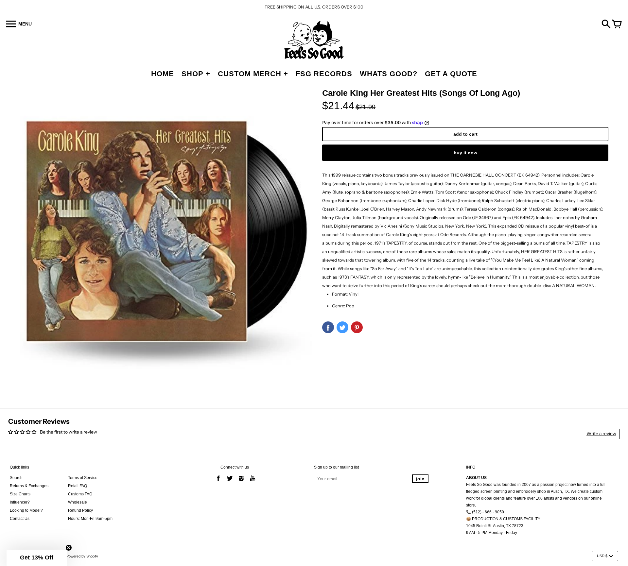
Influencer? (20, 502)
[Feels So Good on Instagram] (241, 482)
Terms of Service (82, 477)
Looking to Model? (26, 510)
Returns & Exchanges (29, 486)
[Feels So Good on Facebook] (218, 482)
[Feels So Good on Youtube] (252, 482)
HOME (162, 74)
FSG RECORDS (324, 74)
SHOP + (196, 74)
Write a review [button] (601, 434)
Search (16, 477)
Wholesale (77, 502)
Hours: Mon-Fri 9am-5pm (90, 518)
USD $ (602, 556)
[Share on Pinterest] (357, 327)
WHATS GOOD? (388, 74)
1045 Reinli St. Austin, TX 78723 (494, 525)
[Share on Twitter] (342, 327)
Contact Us (19, 518)
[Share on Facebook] (328, 327)
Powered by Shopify (82, 556)
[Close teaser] (68, 547)
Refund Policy (80, 510)
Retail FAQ (77, 486)
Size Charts (20, 494)
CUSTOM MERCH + (253, 74)
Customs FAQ (80, 494)
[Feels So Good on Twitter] (229, 482)
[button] (37, 558)
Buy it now (465, 152)
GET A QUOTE (451, 74)
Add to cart (465, 134)
